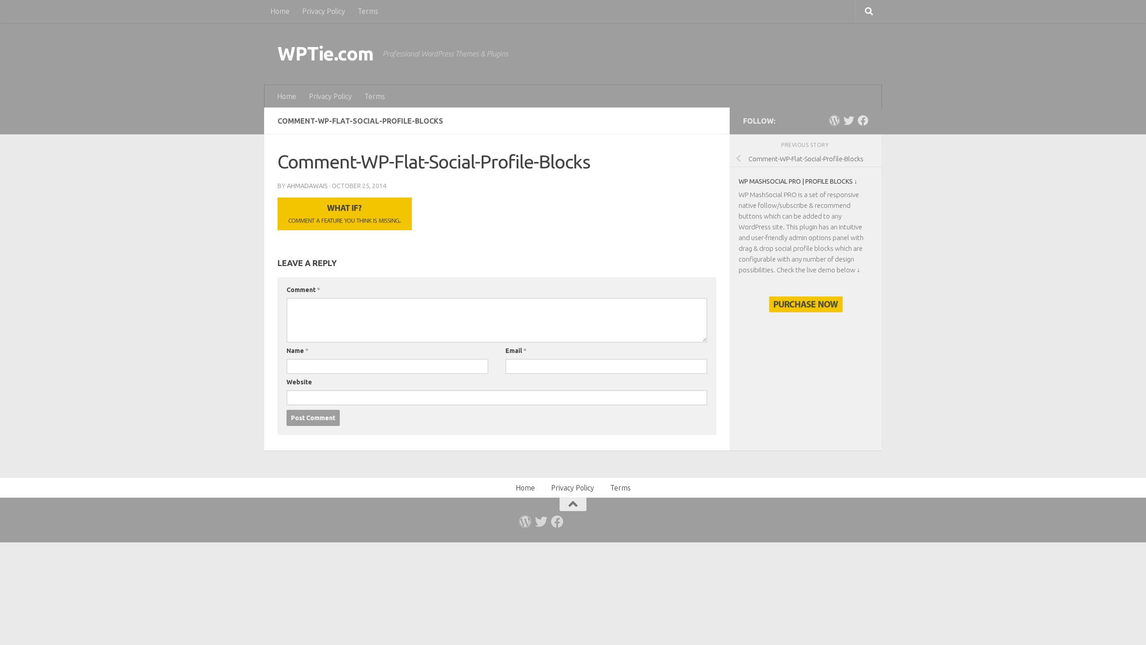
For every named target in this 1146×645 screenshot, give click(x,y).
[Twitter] (848, 120)
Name (297, 350)
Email (515, 350)
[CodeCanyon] (834, 120)
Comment (303, 289)
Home (280, 11)
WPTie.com (326, 53)
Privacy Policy (323, 11)
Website (299, 382)
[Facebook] (863, 120)
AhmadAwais (307, 185)
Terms (368, 11)
